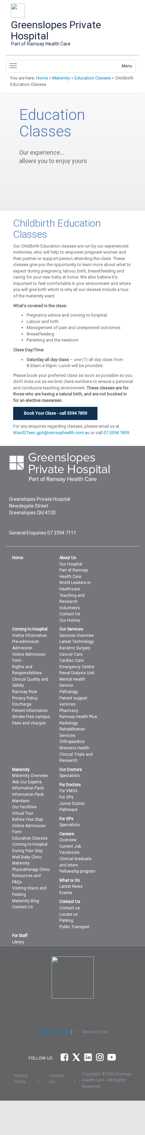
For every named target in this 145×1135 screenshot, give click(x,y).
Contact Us (69, 614)
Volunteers (69, 608)
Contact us (69, 908)
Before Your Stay (27, 819)
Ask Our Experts (27, 782)
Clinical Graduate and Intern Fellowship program (77, 865)
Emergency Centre (76, 666)
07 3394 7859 (116, 432)
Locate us (68, 914)
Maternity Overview (30, 775)
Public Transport (74, 927)
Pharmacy (68, 710)
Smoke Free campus (31, 716)
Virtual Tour (22, 813)
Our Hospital (70, 564)
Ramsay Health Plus (78, 716)
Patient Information (30, 710)
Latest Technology (76, 641)
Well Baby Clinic (27, 857)
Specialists (69, 775)
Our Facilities (24, 807)
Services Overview (76, 635)
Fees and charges (29, 723)
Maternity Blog (25, 901)
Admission (22, 648)
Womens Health (74, 748)
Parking (66, 920)
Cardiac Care (71, 660)
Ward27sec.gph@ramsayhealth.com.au (51, 432)
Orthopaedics (72, 741)
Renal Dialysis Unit (76, 673)
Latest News (71, 886)
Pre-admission (25, 641)
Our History (69, 620)
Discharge (21, 704)
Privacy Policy (25, 698)
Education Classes (93, 77)
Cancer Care (71, 654)
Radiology (68, 723)
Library (18, 942)
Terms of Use (94, 1031)
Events (65, 892)
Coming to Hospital (30, 844)
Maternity (61, 77)
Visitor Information (29, 635)
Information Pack (28, 788)
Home (42, 77)
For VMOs (68, 790)
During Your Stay (27, 850)
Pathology (68, 691)
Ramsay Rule (24, 691)
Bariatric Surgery (74, 648)
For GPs (66, 797)
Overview (68, 840)
